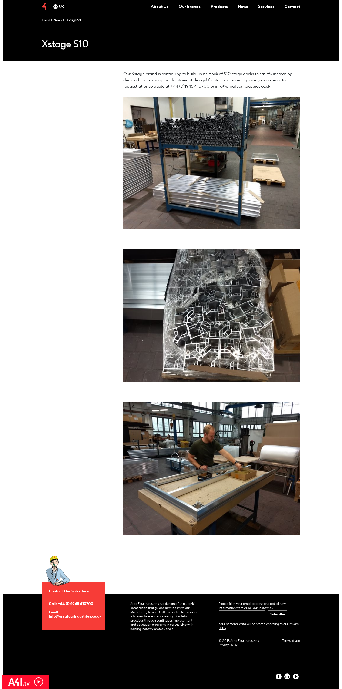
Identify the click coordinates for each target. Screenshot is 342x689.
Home (46, 20)
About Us (159, 6)
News (243, 6)
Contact (292, 6)
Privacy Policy (228, 645)
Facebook (278, 676)
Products (219, 6)
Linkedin (287, 676)
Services (266, 6)
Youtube (296, 676)
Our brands (190, 6)
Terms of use (291, 641)
